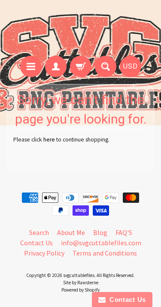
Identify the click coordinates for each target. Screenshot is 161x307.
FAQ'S (123, 232)
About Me (71, 232)
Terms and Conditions (105, 253)
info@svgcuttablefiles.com (101, 242)
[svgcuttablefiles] (80, 29)
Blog (100, 232)
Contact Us (36, 242)
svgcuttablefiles (78, 275)
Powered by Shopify (80, 290)
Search (39, 232)
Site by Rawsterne (80, 283)
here (49, 139)
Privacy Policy (44, 253)
